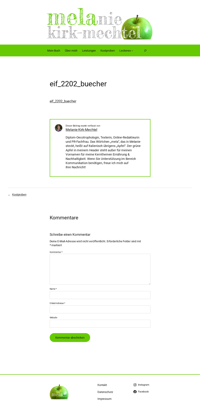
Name (53, 289)
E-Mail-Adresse (57, 303)
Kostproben (19, 194)
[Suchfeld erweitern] (145, 50)
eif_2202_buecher (63, 101)
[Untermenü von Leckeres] (132, 50)
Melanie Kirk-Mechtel (81, 130)
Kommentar (56, 252)
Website (53, 317)
